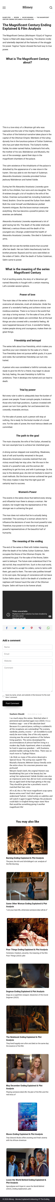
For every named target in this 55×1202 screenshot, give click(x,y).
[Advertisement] (27, 94)
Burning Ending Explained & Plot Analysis (25, 858)
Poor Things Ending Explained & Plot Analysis (27, 949)
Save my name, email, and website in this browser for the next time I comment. (28, 696)
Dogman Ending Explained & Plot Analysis (25, 991)
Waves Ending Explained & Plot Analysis (24, 1134)
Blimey (28, 7)
